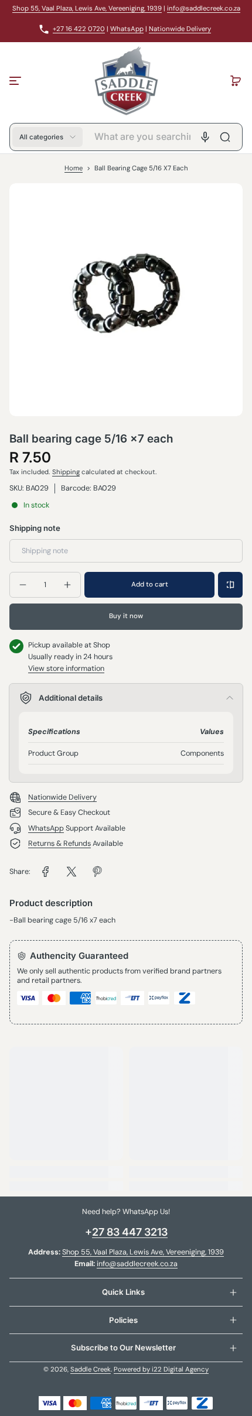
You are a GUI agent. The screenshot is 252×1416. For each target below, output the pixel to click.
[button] (236, 81)
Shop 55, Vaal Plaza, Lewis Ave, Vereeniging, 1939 (87, 8)
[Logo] (126, 81)
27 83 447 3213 (130, 1232)
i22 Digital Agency (180, 1369)
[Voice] (205, 137)
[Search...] (225, 137)
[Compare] (230, 585)
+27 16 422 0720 (79, 29)
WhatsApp (127, 29)
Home (73, 168)
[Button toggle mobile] (16, 81)
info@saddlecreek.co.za (203, 8)
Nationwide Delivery (180, 29)
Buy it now (126, 616)
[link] (45, 871)
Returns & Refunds (59, 843)
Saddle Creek (90, 1369)
